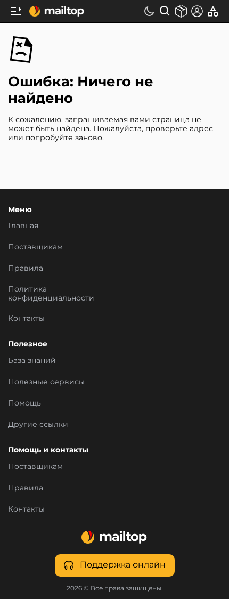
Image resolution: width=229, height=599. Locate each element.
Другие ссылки (38, 424)
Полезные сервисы (46, 382)
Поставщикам (35, 247)
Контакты (26, 318)
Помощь (24, 403)
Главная (23, 226)
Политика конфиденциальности (51, 294)
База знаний (32, 360)
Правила (25, 269)
